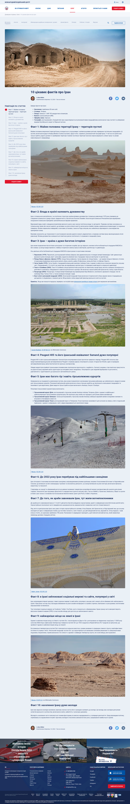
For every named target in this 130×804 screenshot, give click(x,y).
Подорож (7, 23)
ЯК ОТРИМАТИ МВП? (22, 8)
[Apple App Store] (116, 772)
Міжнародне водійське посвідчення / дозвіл (44, 22)
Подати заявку (119, 8)
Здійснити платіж (116, 786)
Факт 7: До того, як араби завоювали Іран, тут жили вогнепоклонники (17, 154)
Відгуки (95, 22)
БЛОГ (72, 8)
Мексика (49, 773)
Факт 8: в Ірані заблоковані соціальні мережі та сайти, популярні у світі (17, 162)
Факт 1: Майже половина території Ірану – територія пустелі (17, 112)
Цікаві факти (64, 22)
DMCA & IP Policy (64, 795)
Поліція (74, 22)
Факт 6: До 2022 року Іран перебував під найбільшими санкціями (17, 146)
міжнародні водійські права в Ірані (85, 281)
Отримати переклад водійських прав (14, 774)
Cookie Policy (52, 795)
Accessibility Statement (72, 795)
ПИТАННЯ (60, 8)
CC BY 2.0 (39, 700)
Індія (48, 783)
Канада (49, 781)
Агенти (16, 22)
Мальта (32, 785)
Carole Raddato (36, 350)
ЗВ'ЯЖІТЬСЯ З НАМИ (100, 8)
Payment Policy (58, 795)
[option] (21, 751)
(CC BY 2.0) (39, 206)
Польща (49, 785)
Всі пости (7, 22)
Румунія (32, 775)
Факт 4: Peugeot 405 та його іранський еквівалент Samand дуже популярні (17, 131)
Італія (48, 775)
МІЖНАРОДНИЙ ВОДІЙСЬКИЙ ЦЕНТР (17, 2)
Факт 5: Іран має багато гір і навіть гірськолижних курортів (17, 139)
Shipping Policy (91, 795)
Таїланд (49, 779)
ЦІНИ (49, 8)
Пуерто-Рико (33, 783)
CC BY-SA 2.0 (46, 350)
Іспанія (49, 771)
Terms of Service (38, 795)
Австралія (32, 779)
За (40, 97)
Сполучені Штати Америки (36, 771)
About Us (32, 795)
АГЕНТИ (83, 8)
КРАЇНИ (38, 8)
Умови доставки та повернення (82, 795)
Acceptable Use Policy (45, 795)
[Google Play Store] (116, 779)
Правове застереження (11, 800)
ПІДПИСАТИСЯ (118, 23)
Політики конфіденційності (99, 795)
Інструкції (24, 22)
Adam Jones (35, 591)
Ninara (33, 206)
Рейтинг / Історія (85, 22)
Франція (49, 777)
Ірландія (32, 777)
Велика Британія (34, 773)
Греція (31, 781)
